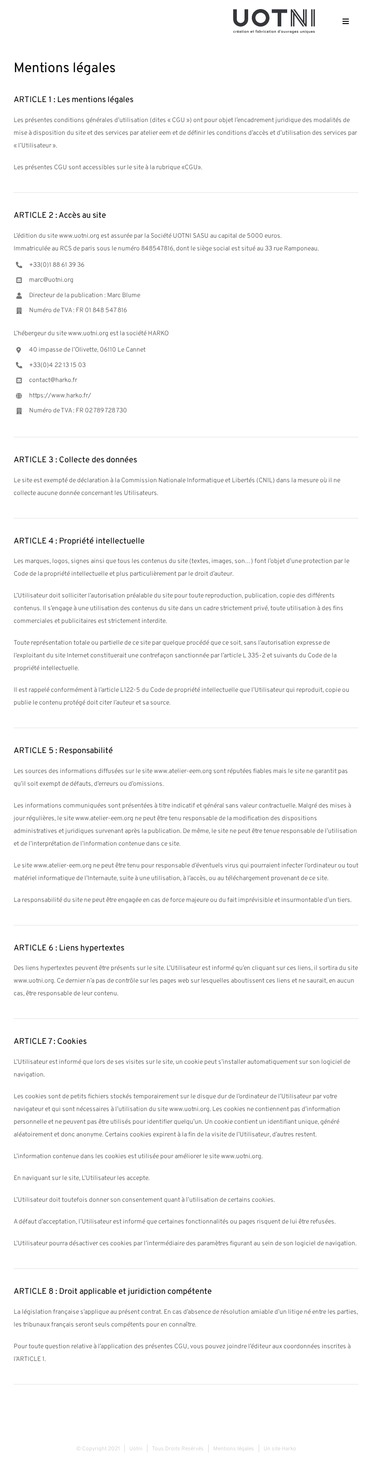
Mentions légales (233, 1449)
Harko (289, 1449)
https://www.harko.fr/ (60, 396)
